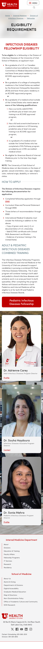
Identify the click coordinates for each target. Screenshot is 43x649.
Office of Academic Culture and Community (20, 602)
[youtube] (21, 629)
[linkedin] (26, 629)
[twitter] (12, 629)
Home (7, 15)
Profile (6, 378)
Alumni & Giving (9, 582)
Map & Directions (10, 595)
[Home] (9, 4)
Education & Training (11, 551)
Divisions (7, 548)
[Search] (34, 7)
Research (7, 564)
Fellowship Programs (12, 558)
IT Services (8, 561)
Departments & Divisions (13, 585)
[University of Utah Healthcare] (21, 616)
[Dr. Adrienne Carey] (21, 341)
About (6, 544)
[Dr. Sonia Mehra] (21, 483)
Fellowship (31, 18)
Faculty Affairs (9, 554)
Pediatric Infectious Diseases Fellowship (21, 302)
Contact (7, 450)
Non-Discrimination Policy (13, 598)
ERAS (7, 201)
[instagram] (30, 629)
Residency (8, 567)
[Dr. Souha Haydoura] (21, 411)
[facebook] (17, 629)
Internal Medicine (20, 15)
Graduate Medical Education (15, 592)
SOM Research (9, 605)
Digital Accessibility (11, 588)
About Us (7, 578)
